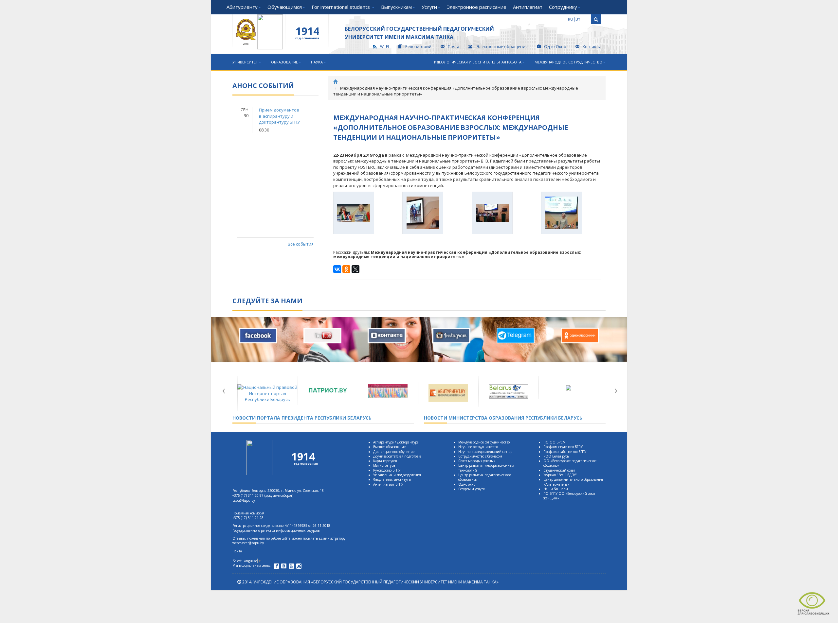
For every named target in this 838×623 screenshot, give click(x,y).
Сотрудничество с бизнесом (480, 456)
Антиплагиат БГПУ (388, 484)
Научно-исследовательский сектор (485, 451)
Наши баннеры (555, 489)
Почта (453, 46)
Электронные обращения (502, 46)
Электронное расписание (476, 7)
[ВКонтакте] (337, 269)
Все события (300, 244)
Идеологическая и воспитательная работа (477, 62)
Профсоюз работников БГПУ (564, 451)
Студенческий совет (559, 470)
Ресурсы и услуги (471, 489)
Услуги (429, 7)
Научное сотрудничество (478, 446)
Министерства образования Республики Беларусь (503, 418)
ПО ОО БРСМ (554, 442)
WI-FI (384, 46)
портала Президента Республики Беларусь (302, 418)
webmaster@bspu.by (248, 543)
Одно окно (466, 484)
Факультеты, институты (392, 479)
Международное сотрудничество (568, 62)
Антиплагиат (527, 7)
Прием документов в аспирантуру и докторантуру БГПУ (279, 116)
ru (570, 19)
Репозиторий (418, 46)
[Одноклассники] (346, 269)
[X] (355, 269)
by (577, 19)
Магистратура (384, 465)
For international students (341, 7)
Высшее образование (389, 446)
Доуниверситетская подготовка (397, 456)
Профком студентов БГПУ (563, 446)
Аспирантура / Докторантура (396, 442)
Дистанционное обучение (393, 451)
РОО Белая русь (556, 456)
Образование (284, 62)
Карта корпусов (385, 461)
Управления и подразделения (397, 475)
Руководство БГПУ (386, 470)
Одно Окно (555, 46)
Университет (245, 62)
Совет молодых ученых (476, 461)
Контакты (592, 46)
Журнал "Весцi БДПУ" (560, 475)
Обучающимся (284, 7)
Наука (317, 62)
